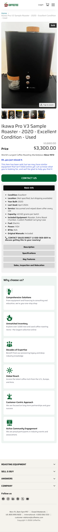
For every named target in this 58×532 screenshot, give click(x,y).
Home (4, 13)
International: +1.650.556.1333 (36, 514)
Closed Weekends (38, 511)
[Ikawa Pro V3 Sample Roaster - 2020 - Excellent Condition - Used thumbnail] (4, 114)
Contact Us (29, 178)
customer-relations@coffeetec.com (29, 517)
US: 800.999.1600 (13, 514)
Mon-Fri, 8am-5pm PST (19, 511)
